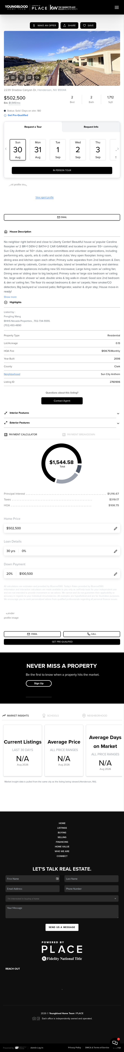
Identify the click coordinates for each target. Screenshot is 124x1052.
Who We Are (62, 851)
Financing (62, 842)
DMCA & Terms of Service (97, 1047)
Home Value (62, 846)
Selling (62, 837)
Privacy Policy (74, 1047)
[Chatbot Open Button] (115, 1043)
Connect (62, 856)
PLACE (79, 1013)
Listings (62, 828)
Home (62, 823)
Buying (62, 832)
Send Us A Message (62, 927)
